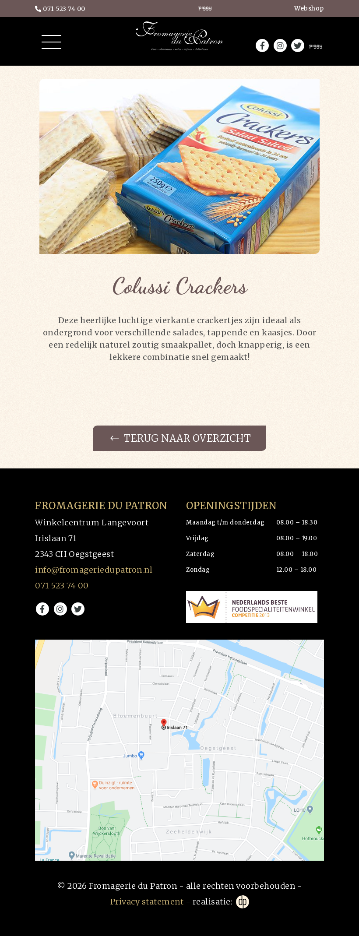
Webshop (309, 8)
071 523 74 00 (63, 9)
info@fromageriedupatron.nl (93, 570)
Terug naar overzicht (186, 438)
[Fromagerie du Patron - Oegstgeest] (179, 43)
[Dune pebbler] (242, 902)
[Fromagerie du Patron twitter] (77, 609)
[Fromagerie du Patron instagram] (60, 609)
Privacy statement (147, 902)
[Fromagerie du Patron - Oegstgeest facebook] (262, 45)
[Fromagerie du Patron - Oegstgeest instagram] (280, 45)
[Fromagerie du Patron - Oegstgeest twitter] (297, 45)
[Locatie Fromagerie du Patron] (179, 750)
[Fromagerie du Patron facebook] (42, 609)
